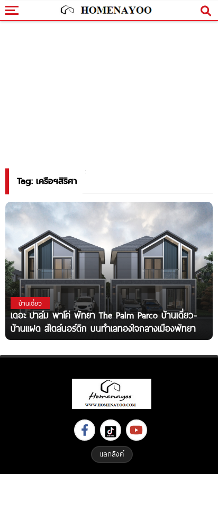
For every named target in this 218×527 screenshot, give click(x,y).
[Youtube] (136, 430)
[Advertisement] (109, 499)
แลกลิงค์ (112, 454)
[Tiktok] (110, 430)
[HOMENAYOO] (105, 10)
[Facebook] (84, 430)
